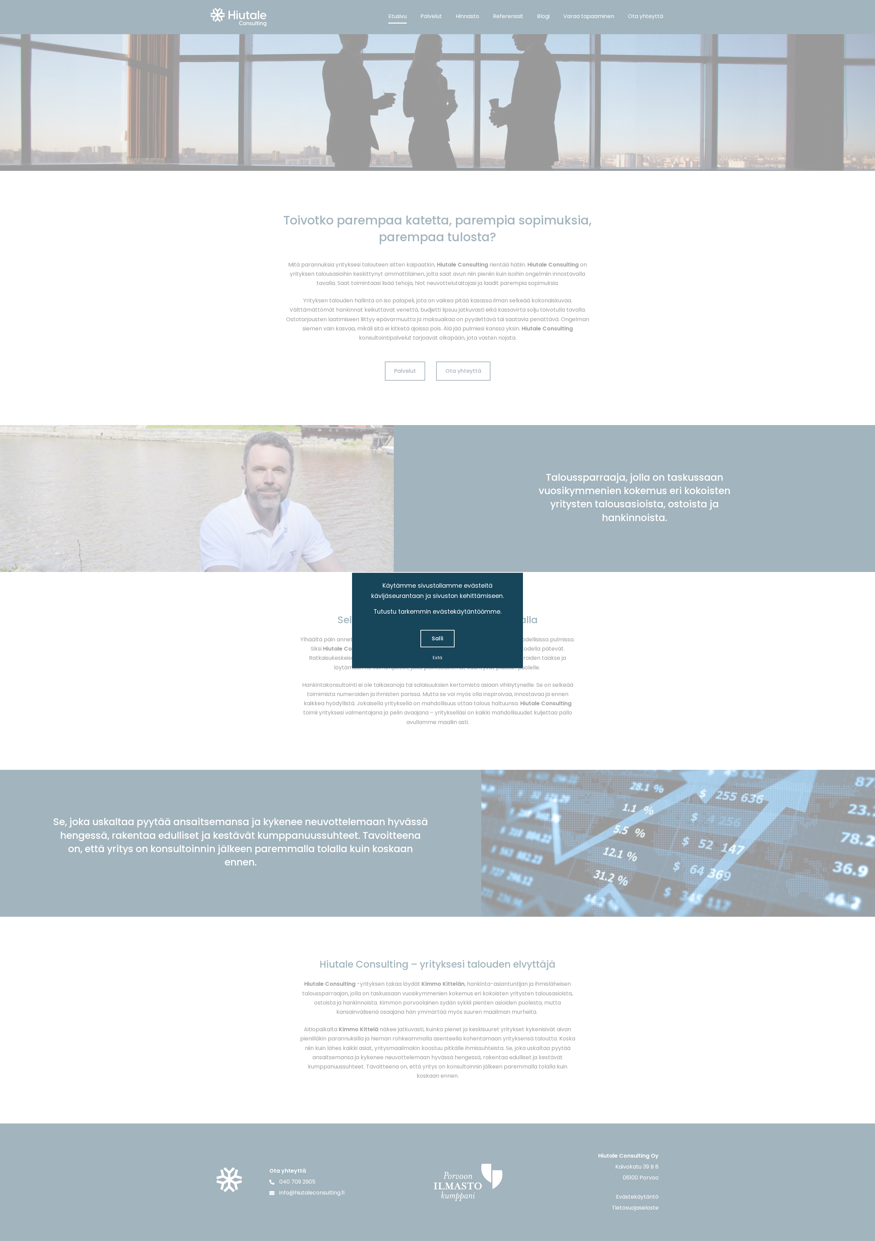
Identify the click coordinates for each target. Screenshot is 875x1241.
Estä (437, 658)
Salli (437, 639)
